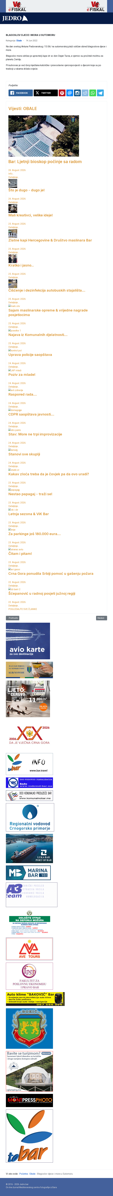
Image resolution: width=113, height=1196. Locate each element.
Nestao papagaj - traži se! (30, 494)
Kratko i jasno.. (21, 265)
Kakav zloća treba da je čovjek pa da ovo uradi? (48, 474)
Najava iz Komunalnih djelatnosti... (38, 335)
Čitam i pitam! (20, 553)
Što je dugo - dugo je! (26, 190)
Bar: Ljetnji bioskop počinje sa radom (45, 161)
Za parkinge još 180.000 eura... (34, 534)
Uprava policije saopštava (30, 355)
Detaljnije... (13, 177)
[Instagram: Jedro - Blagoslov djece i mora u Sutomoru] (77, 93)
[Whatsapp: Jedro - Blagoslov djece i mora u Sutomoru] (92, 93)
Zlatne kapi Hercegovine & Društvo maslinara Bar (50, 240)
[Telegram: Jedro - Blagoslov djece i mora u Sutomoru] (100, 93)
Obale (19, 40)
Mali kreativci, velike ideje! (30, 215)
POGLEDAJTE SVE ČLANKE (22, 609)
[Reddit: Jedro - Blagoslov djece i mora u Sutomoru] (85, 93)
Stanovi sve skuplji (24, 454)
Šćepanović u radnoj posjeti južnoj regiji (41, 593)
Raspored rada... (22, 394)
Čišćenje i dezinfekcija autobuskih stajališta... (46, 290)
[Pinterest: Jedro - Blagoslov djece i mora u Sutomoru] (62, 93)
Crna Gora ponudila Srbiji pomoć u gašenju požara (50, 573)
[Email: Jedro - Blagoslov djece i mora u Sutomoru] (69, 93)
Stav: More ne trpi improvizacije (35, 434)
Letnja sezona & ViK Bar (28, 514)
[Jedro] (15, 18)
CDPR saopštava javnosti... (31, 414)
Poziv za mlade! (21, 374)
